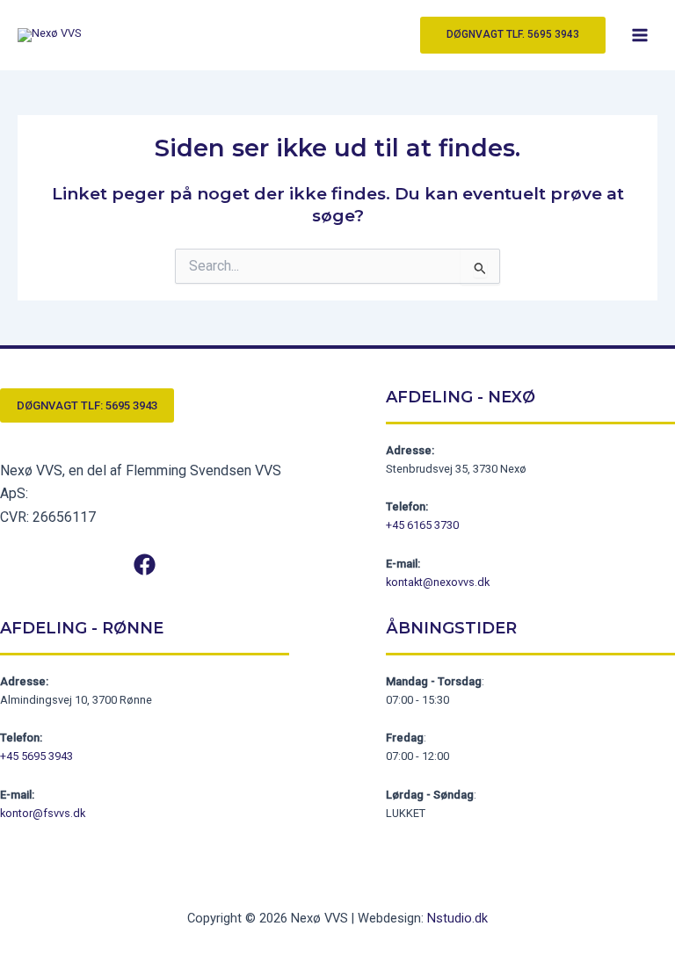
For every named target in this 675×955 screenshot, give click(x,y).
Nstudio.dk (457, 918)
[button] (513, 35)
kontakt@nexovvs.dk (438, 582)
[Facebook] (145, 564)
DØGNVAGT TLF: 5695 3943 (87, 405)
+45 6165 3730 (422, 525)
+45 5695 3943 (36, 756)
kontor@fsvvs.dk (42, 813)
